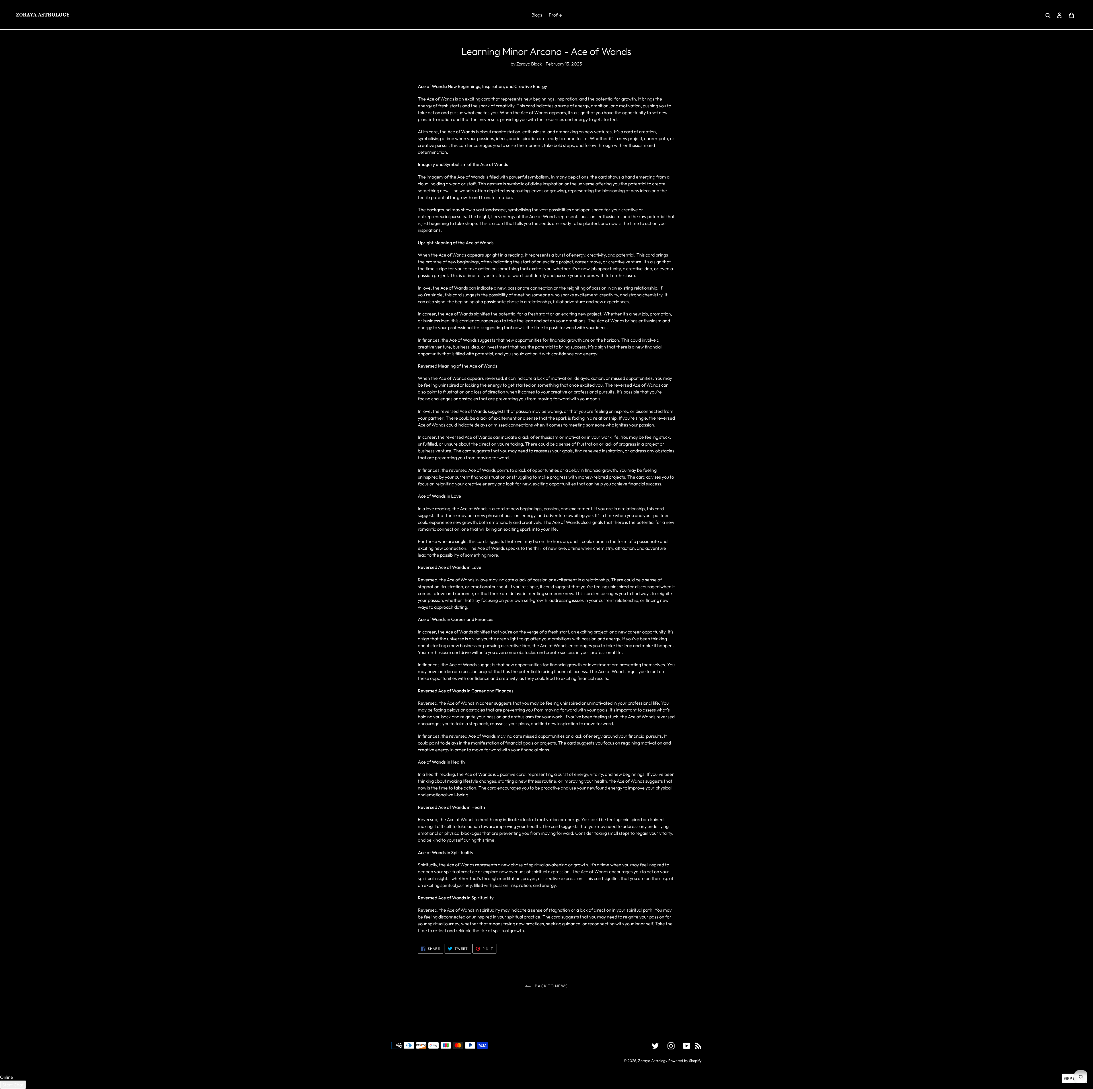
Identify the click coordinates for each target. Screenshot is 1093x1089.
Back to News (551, 985)
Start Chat (13, 1085)
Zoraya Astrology (652, 1060)
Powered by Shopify (685, 1060)
